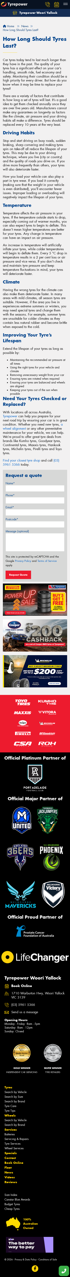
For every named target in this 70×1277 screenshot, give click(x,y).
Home (10, 26)
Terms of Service (47, 561)
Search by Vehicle (15, 1092)
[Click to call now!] (47, 4)
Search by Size (13, 1097)
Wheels (10, 1115)
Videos (9, 1177)
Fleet (8, 1168)
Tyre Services (12, 1144)
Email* (10, 507)
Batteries (9, 1134)
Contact (10, 1158)
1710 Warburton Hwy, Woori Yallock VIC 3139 (37, 995)
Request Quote (18, 574)
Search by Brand (14, 1101)
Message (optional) (17, 531)
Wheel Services (14, 1148)
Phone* (10, 495)
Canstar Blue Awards (17, 1199)
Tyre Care (10, 1106)
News (8, 1172)
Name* (10, 483)
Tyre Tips (9, 1111)
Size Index (10, 1195)
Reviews (10, 1182)
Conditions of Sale (47, 1259)
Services (10, 1130)
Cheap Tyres (12, 1209)
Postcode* (12, 519)
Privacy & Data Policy (25, 1259)
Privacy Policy (23, 561)
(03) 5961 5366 (23, 1005)
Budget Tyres (12, 1204)
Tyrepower (10, 416)
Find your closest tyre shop (21, 460)
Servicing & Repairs (16, 1139)
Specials (10, 1153)
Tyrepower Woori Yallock (37, 13)
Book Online (13, 1163)
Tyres (8, 1087)
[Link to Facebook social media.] (35, 1268)
